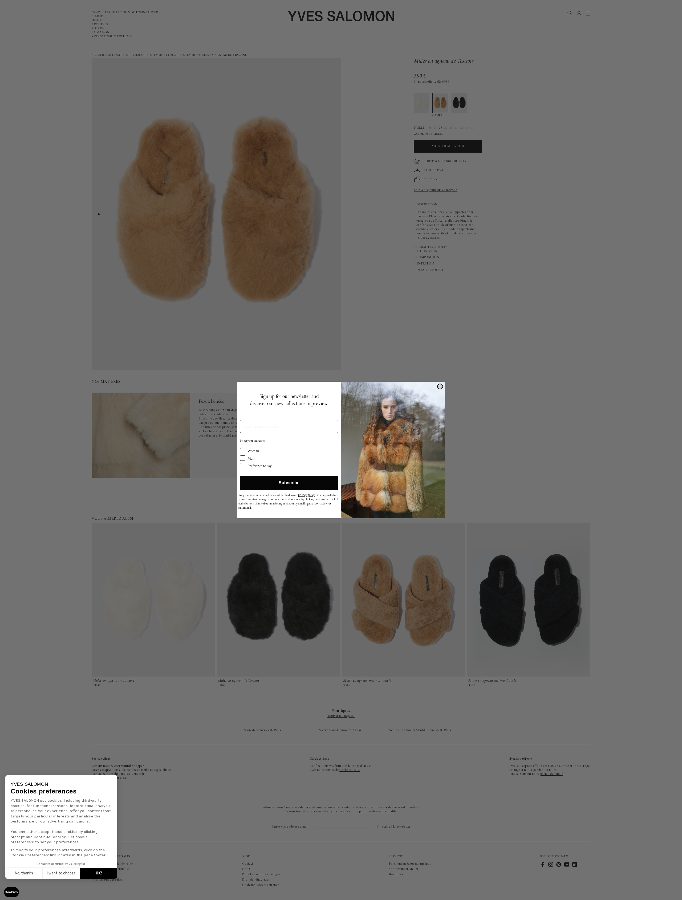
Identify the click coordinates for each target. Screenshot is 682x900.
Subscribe (289, 482)
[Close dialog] (440, 386)
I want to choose (61, 873)
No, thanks (24, 873)
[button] (11, 892)
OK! (99, 873)
